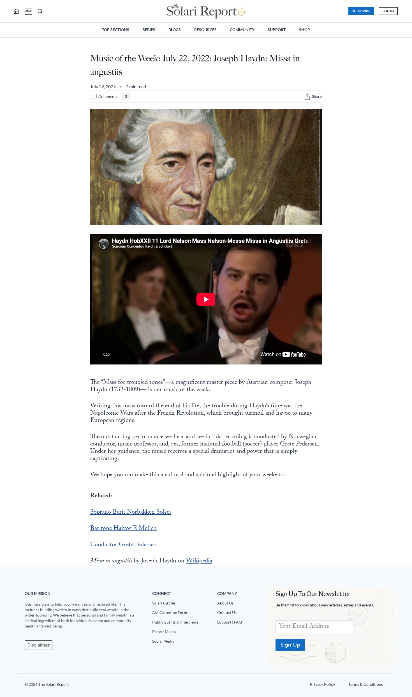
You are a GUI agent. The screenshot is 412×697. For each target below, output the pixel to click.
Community (242, 29)
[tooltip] (307, 96)
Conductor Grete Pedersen (123, 545)
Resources (205, 29)
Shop (304, 29)
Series (149, 29)
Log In (388, 11)
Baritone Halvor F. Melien (123, 529)
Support (277, 29)
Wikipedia (199, 561)
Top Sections (115, 29)
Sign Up (290, 645)
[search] (18, 11)
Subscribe (361, 11)
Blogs (174, 29)
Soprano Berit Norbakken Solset (130, 512)
